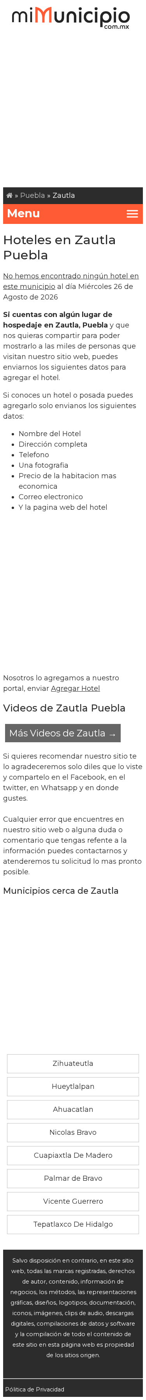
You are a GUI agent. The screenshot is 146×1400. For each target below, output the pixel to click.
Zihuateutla (73, 1063)
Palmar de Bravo (73, 1178)
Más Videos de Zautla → (63, 733)
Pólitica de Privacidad (34, 1389)
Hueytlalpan (73, 1086)
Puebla (32, 195)
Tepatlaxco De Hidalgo (73, 1224)
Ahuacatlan (73, 1109)
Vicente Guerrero (73, 1201)
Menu (23, 213)
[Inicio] (9, 195)
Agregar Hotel (75, 688)
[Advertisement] (73, 110)
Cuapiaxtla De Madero (73, 1155)
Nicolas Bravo (73, 1132)
